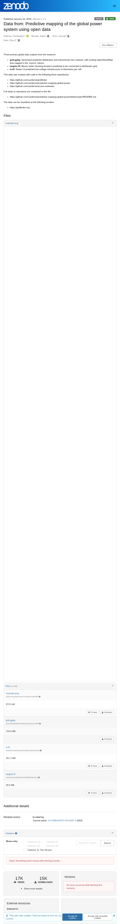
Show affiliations (108, 45)
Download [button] (108, 712)
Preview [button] (94, 712)
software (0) (34, 846)
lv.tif (8, 747)
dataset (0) (52, 842)
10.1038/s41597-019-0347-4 (62, 820)
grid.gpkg (10, 720)
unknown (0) (52, 846)
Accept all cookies (72, 917)
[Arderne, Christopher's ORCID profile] (27, 36)
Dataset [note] (99, 19)
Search (107, 843)
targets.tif (10, 774)
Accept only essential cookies (97, 917)
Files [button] (11, 686)
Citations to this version (40, 850)
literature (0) (34, 842)
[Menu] (114, 5)
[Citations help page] (16, 833)
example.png (12, 693)
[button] (60, 123)
